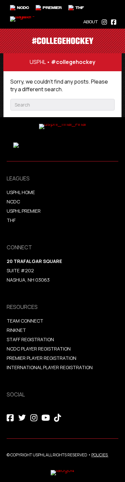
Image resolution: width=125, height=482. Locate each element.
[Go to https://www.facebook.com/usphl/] (114, 21)
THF (11, 220)
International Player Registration (50, 367)
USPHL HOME (21, 192)
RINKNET (16, 330)
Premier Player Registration (41, 358)
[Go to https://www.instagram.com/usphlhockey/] (104, 21)
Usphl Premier (24, 211)
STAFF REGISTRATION (30, 339)
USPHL (38, 62)
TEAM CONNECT (25, 321)
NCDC (13, 201)
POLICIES (99, 455)
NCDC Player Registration (39, 349)
